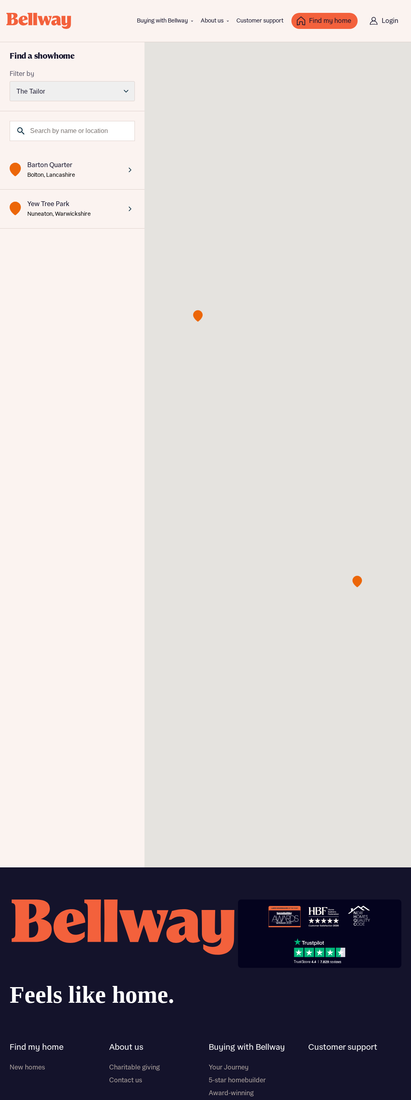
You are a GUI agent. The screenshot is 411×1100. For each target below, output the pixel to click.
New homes (27, 1067)
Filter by (22, 74)
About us (212, 21)
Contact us (125, 1080)
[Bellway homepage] (122, 956)
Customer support (259, 21)
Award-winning (231, 1093)
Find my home (36, 1047)
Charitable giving (134, 1067)
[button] (198, 316)
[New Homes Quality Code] (359, 916)
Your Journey (228, 1067)
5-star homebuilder (237, 1080)
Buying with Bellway (162, 21)
